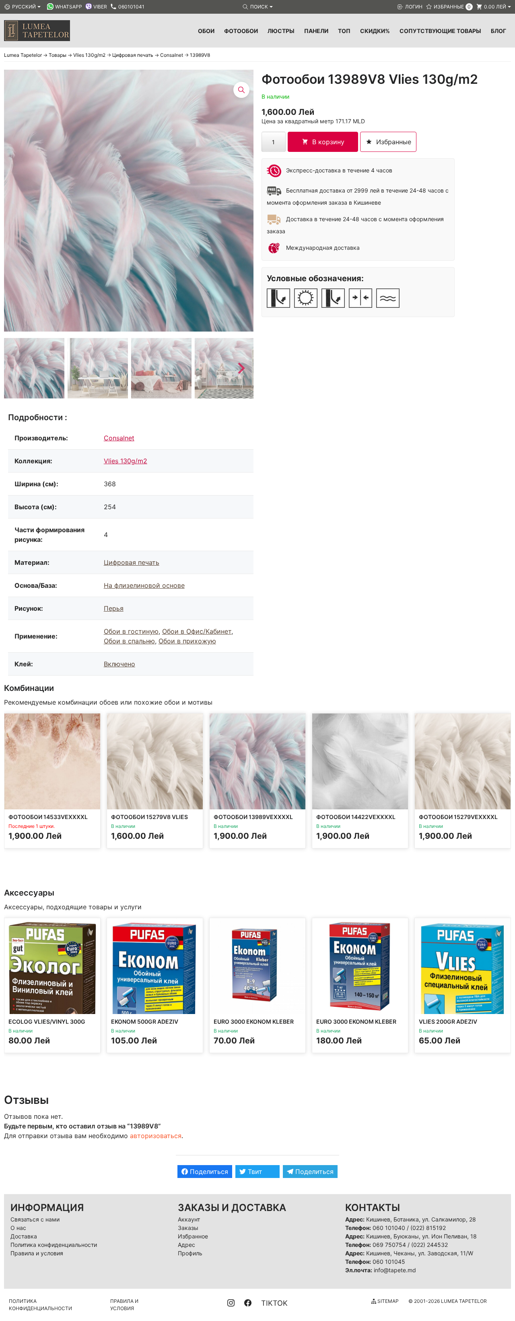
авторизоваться (155, 1136)
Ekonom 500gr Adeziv (144, 1021)
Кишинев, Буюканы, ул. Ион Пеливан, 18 (421, 1236)
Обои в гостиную (131, 631)
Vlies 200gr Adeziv (448, 1021)
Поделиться (208, 1172)
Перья (114, 608)
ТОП (344, 30)
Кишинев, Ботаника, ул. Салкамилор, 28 (421, 1219)
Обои (206, 30)
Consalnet (119, 438)
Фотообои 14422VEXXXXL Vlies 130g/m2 (356, 820)
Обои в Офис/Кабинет (196, 631)
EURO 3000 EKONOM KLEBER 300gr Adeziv (254, 1025)
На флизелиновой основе (144, 585)
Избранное (193, 1236)
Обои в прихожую (187, 641)
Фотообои (241, 30)
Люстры (281, 30)
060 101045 (389, 1261)
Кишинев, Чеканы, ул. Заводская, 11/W (419, 1253)
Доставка (23, 1236)
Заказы (188, 1227)
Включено (119, 664)
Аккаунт (189, 1219)
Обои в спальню (129, 641)
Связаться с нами (35, 1219)
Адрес (186, 1244)
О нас (18, 1227)
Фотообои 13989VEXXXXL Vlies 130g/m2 (253, 820)
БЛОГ (498, 30)
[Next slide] (240, 368)
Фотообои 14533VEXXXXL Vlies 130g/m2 (48, 820)
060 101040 (389, 1227)
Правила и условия (36, 1253)
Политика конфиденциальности (53, 1244)
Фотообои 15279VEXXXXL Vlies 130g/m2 (458, 820)
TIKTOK (274, 1303)
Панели (316, 30)
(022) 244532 (429, 1244)
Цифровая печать (131, 562)
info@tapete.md (395, 1270)
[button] (34, 368)
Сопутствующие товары (440, 30)
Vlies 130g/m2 (125, 461)
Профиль (190, 1253)
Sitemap (387, 1301)
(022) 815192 (428, 1227)
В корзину (328, 142)
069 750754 (389, 1244)
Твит (254, 1172)
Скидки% (375, 30)
